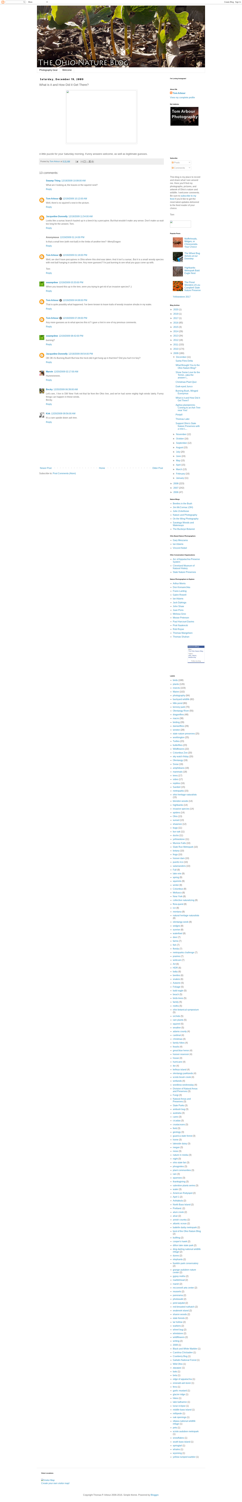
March (179, 469)
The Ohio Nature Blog (195, 651)
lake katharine (180, 1402)
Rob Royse (178, 629)
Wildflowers (178, 749)
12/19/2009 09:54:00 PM (80, 354)
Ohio (175, 816)
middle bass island (182, 1409)
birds (175, 680)
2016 (176, 322)
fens (175, 1387)
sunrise (176, 929)
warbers (177, 1326)
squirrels (177, 881)
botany (176, 850)
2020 (176, 309)
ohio (189, 655)
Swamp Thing (53, 180)
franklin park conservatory (185, 1263)
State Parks (178, 1105)
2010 (176, 349)
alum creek (178, 1212)
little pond (177, 703)
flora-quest (178, 904)
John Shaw (178, 606)
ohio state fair (179, 1162)
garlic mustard (180, 1390)
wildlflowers (179, 1337)
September (182, 443)
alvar (175, 1216)
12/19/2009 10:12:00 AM (75, 198)
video (175, 779)
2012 (176, 340)
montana (177, 911)
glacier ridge (179, 1394)
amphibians (178, 768)
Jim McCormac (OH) (183, 507)
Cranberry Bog (180, 1356)
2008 (176, 483)
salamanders (179, 866)
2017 (176, 318)
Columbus (178, 889)
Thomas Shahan (181, 637)
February (181, 473)
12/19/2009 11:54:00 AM (80, 216)
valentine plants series (184, 1185)
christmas (177, 1039)
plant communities (182, 1170)
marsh (176, 1284)
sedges (176, 926)
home (175, 1139)
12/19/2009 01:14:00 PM (72, 237)
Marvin (49, 371)
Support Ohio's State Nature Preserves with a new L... (188, 426)
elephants (178, 1259)
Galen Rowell (179, 595)
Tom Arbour (52, 198)
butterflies (177, 745)
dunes (176, 1255)
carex (175, 1117)
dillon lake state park (183, 1245)
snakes (176, 979)
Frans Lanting (180, 591)
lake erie (177, 873)
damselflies (178, 726)
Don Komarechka (181, 587)
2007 (176, 488)
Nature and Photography (185, 515)
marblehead (179, 1280)
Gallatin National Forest (184, 1360)
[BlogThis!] (84, 161)
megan (176, 1147)
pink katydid (179, 1303)
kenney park (179, 707)
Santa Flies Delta (184, 361)
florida (176, 948)
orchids (176, 1016)
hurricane (177, 1062)
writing (176, 1341)
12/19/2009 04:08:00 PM (75, 300)
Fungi (176, 1095)
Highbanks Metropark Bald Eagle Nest (192, 270)
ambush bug (179, 1109)
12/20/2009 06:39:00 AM (65, 389)
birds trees (178, 998)
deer (175, 937)
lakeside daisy (180, 1143)
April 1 (176, 1197)
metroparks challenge (183, 952)
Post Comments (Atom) (64, 473)
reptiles (176, 783)
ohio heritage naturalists (185, 794)
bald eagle (178, 990)
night (175, 1159)
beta (175, 1375)
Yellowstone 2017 (182, 297)
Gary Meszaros (180, 540)
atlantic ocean (180, 1223)
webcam (177, 960)
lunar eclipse (179, 1406)
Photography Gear (48, 70)
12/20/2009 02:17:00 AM (66, 371)
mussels (177, 1291)
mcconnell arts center (183, 1288)
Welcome (67, 70)
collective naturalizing (183, 900)
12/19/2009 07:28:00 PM (75, 318)
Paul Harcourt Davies (183, 621)
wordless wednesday (183, 1085)
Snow (176, 764)
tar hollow (177, 1322)
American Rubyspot (182, 1193)
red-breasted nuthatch (184, 1307)
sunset (176, 820)
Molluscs (177, 892)
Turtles (176, 741)
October (180, 438)
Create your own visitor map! (55, 1483)
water (175, 1189)
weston (176, 730)
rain (175, 1174)
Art (174, 964)
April (178, 465)
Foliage (176, 987)
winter (176, 885)
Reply (49, 189)
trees (175, 775)
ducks (176, 835)
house (176, 1058)
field (175, 1128)
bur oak (176, 831)
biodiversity (192, 657)
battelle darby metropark (185, 1227)
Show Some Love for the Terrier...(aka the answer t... (188, 375)
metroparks (178, 791)
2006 (176, 492)
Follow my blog (196, 661)
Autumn (177, 983)
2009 (176, 353)
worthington (178, 737)
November (181, 434)
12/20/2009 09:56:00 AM (63, 413)
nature (194, 655)
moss (175, 1151)
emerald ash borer (182, 1383)
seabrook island (181, 1310)
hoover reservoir (181, 1054)
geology (177, 1132)
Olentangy (178, 760)
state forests (179, 1318)
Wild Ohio (178, 1364)
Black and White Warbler (185, 1348)
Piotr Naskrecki (180, 625)
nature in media (180, 1155)
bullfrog (176, 1237)
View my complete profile (182, 97)
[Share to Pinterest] (92, 161)
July (178, 452)
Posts (177, 162)
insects (176, 688)
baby (175, 971)
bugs (175, 828)
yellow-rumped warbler (184, 1457)
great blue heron (181, 1050)
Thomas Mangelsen (183, 633)
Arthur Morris (179, 583)
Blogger (154, 1495)
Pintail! (179, 414)
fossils (176, 1046)
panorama (178, 1295)
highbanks (178, 805)
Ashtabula (178, 1200)
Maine (176, 692)
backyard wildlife (181, 699)
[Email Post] (77, 161)
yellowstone (179, 839)
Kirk (48, 413)
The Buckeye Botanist (184, 529)
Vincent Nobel (180, 548)
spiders (176, 812)
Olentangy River (181, 711)
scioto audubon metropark (186, 1431)
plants (176, 684)
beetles (176, 975)
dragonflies (178, 714)
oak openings (179, 1417)
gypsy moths (179, 1276)
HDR (175, 968)
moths (176, 1006)
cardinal (177, 1035)
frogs (175, 854)
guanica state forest (182, 1136)
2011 (176, 344)
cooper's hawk (180, 1241)
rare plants (178, 1020)
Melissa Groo (179, 614)
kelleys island (179, 1069)
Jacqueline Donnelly (57, 216)
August (180, 447)
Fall (175, 870)
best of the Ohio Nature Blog (187, 1231)
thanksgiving (179, 1181)
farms (175, 941)
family (176, 1002)
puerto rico (178, 862)
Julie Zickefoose (181, 511)
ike (174, 1066)
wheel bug (178, 1329)
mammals (177, 772)
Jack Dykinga (179, 602)
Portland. (177, 1208)
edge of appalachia (182, 1379)
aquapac (177, 1368)
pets (175, 1427)
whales (176, 1449)
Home (102, 468)
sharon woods (180, 1314)
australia (177, 1113)
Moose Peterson (181, 617)
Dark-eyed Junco (184, 386)
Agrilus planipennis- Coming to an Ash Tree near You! (188, 407)
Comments (179, 168)
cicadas (177, 1120)
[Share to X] (87, 161)
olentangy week (181, 922)
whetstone (178, 1333)
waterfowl (177, 933)
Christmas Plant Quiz (186, 382)
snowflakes (178, 1438)
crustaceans (179, 1124)
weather (177, 1027)
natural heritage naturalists (186, 915)
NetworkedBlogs (193, 646)
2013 (176, 336)
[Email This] (82, 161)
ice (174, 908)
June (179, 456)
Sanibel (177, 787)
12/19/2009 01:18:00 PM (75, 255)
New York (177, 896)
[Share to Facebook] (90, 161)
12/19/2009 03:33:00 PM (71, 282)
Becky (49, 389)
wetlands (177, 1081)
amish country (180, 1220)
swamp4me (52, 282)
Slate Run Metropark (183, 847)
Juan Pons (178, 610)
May (178, 460)
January (180, 478)
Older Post (157, 468)
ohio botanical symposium (186, 1009)
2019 (176, 314)
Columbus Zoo (180, 752)
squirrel (176, 1024)
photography (179, 695)
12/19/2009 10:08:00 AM (73, 180)
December (181, 357)
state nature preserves (184, 733)
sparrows (177, 1178)
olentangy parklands (183, 1073)
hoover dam (179, 858)
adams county (180, 1031)
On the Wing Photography (185, 518)
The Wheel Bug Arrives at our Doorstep (192, 256)
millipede (177, 1413)
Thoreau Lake (182, 419)
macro (176, 718)
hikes (175, 1398)
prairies (176, 956)
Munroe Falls (179, 843)
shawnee (177, 824)
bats (175, 1371)
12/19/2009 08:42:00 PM (71, 336)
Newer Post (46, 468)
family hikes (179, 1043)
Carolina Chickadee (183, 1352)
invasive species (181, 809)
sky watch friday (181, 756)
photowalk (178, 1299)
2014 (176, 331)
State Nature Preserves (184, 572)
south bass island (181, 1442)
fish (174, 945)
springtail (177, 1445)
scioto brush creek (182, 1077)
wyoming (177, 1453)
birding (176, 722)
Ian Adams (178, 544)
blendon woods (180, 801)
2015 (176, 327)
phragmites (178, 1166)
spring (176, 877)
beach (176, 994)
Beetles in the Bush (182, 503)
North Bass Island (181, 1204)
